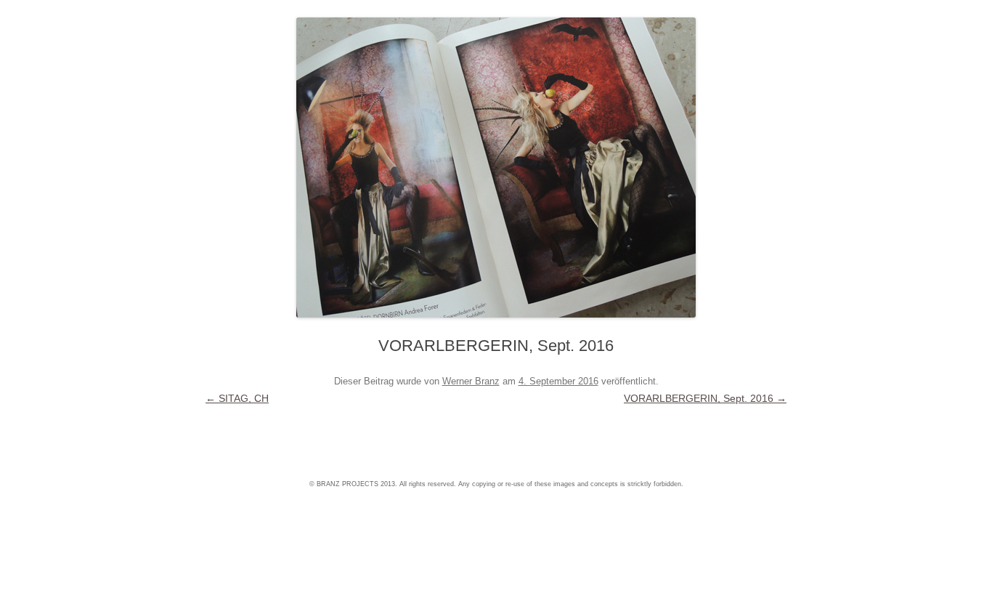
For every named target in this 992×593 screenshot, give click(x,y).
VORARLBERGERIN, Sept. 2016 (705, 398)
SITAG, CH (237, 398)
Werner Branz (471, 381)
